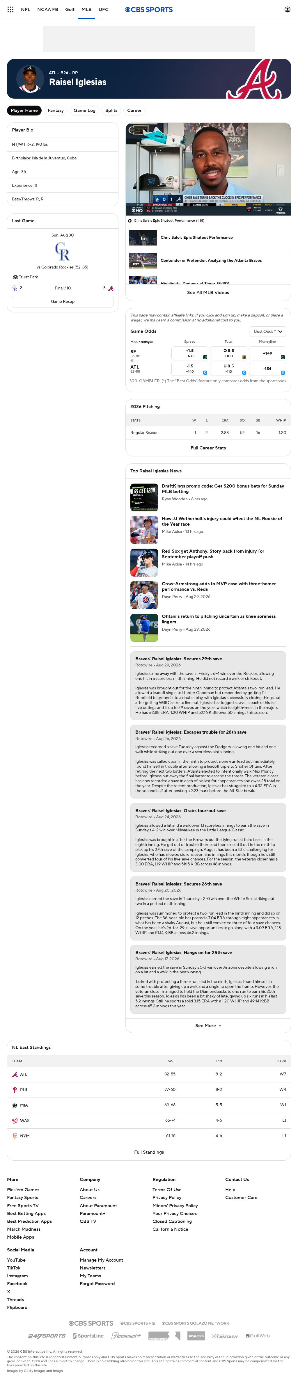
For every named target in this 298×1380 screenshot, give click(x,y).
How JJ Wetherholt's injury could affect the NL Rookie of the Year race (222, 521)
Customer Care (241, 1198)
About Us (90, 1190)
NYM (25, 1136)
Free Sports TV (23, 1206)
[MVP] (196, 1334)
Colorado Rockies (57, 267)
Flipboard (17, 1307)
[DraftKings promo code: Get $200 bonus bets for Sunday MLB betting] (144, 497)
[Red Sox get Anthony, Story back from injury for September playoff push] (144, 563)
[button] (10, 9)
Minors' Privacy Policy (175, 1206)
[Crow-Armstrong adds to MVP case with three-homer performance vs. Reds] (144, 595)
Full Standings (149, 1152)
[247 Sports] (47, 1335)
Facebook (17, 1284)
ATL (23, 1074)
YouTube (16, 1260)
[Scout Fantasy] (225, 1336)
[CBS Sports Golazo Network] (195, 1323)
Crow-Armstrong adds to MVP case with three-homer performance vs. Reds (219, 586)
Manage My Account (101, 1260)
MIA (24, 1105)
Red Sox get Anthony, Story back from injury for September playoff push (213, 554)
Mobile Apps (20, 1237)
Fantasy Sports (22, 1198)
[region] (208, 169)
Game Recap (62, 301)
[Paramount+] (126, 1335)
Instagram (17, 1276)
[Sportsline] (88, 1335)
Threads (15, 1300)
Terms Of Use (167, 1190)
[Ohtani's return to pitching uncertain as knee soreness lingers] (144, 628)
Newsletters (92, 1268)
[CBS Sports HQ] (137, 1323)
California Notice (170, 1229)
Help (230, 1190)
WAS (24, 1120)
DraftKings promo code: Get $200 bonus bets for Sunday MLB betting (223, 489)
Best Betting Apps (26, 1214)
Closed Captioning (172, 1221)
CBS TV (88, 1221)
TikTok (13, 1268)
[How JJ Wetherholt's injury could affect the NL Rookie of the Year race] (144, 530)
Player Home (24, 110)
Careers (88, 1198)
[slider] (208, 198)
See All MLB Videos (208, 293)
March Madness (23, 1229)
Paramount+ (92, 1214)
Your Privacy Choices (174, 1214)
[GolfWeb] (258, 1336)
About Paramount (98, 1206)
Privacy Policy (166, 1198)
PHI (23, 1090)
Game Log (84, 110)
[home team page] (62, 251)
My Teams (90, 1276)
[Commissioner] (164, 1334)
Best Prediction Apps (29, 1221)
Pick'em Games (23, 1190)
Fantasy (56, 110)
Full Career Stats (208, 448)
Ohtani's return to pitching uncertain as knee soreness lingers (219, 619)
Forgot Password (97, 1284)
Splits (111, 110)
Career (134, 110)
